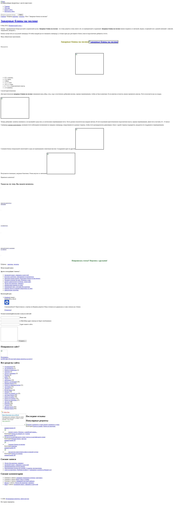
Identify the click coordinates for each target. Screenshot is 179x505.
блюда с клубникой (10, 382)
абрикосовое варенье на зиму (13, 285)
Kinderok (7, 297)
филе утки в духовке (22, 479)
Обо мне (7, 8)
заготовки (7, 387)
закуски (6, 402)
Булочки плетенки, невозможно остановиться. (19, 277)
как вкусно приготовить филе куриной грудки (23, 452)
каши (6, 377)
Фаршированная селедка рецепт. (14, 466)
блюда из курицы (9, 398)
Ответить (8, 310)
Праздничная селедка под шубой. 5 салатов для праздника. (23, 468)
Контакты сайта (9, 11)
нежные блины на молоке (17, 444)
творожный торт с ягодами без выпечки (17, 287)
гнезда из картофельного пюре (35, 437)
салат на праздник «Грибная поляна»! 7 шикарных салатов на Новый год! (28, 470)
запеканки (7, 380)
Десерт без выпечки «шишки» (14, 283)
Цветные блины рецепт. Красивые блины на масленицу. (22, 278)
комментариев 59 (9, 435)
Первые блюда (9, 383)
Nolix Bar (6, 412)
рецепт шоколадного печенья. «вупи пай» (17, 282)
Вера (6, 484)
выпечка (15, 16)
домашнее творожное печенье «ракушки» (29, 478)
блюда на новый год (10, 393)
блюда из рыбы (9, 397)
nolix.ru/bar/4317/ (6, 421)
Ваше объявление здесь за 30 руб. (10, 415)
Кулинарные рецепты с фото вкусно (17, 499)
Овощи (6, 392)
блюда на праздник (10, 400)
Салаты (6, 405)
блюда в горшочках (10, 370)
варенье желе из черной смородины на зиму (18, 288)
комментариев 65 (9, 428)
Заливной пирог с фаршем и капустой (16, 275)
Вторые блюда (9, 408)
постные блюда (9, 395)
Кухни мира (8, 390)
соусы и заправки (10, 373)
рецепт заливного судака (51, 424)
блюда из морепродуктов (12, 385)
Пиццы (6, 375)
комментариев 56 (9, 440)
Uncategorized (8, 366)
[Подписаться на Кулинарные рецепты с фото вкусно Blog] (4, 356)
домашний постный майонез (25, 481)
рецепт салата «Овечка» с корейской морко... (23, 432)
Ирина (6, 483)
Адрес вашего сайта (26, 324)
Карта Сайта (8, 9)
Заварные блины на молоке (19, 21)
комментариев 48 (9, 455)
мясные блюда (9, 407)
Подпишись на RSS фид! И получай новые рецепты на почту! (16, 358)
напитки (7, 372)
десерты (21, 16)
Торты (6, 378)
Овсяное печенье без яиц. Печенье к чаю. (17, 280)
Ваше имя (23, 317)
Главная (7, 6)
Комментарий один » (15, 25)
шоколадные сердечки (11, 290)
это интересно (9, 368)
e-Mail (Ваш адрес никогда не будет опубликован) (35, 321)
